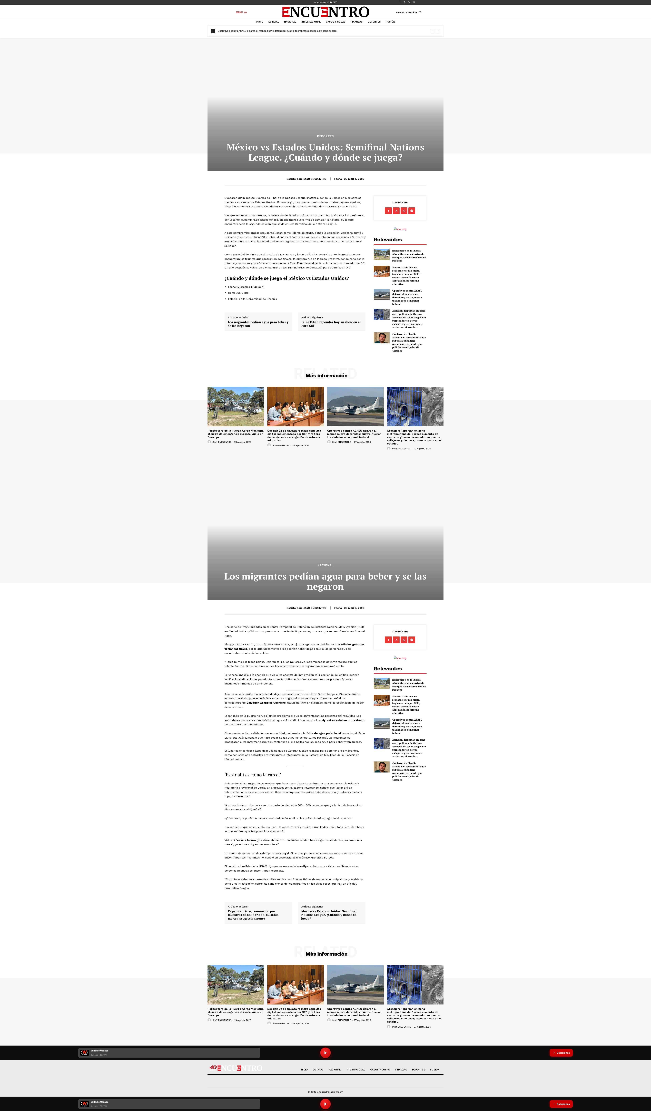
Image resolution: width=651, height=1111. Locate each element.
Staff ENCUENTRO (315, 178)
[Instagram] (404, 2)
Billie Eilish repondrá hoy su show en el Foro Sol (331, 323)
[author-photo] (210, 442)
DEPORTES (325, 136)
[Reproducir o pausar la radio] (325, 1104)
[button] (409, 12)
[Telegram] (411, 210)
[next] (438, 31)
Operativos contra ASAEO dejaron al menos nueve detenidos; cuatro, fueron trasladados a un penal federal (407, 297)
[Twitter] (409, 2)
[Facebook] (399, 2)
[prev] (433, 31)
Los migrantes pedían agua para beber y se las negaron (258, 323)
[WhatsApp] (414, 2)
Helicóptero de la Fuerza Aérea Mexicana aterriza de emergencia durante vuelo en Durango (409, 255)
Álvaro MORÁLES (281, 445)
